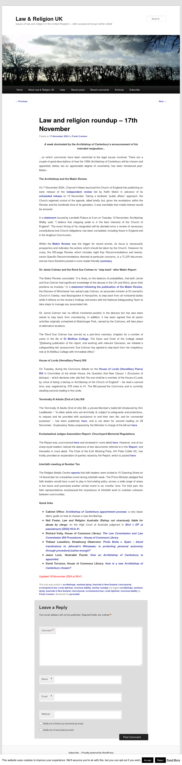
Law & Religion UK (39, 18)
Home (20, 89)
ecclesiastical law (48, 587)
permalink (74, 594)
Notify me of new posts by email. (58, 729)
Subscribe (134, 89)
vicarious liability (82, 587)
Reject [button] (160, 760)
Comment (48, 630)
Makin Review (61, 244)
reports (75, 473)
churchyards (124, 584)
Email (47, 696)
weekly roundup (100, 587)
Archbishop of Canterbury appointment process (96, 512)
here (84, 421)
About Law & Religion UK (41, 89)
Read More (173, 760)
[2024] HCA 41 (70, 529)
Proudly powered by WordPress (98, 752)
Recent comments (99, 89)
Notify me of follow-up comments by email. (63, 723)
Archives (119, 89)
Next (162, 101)
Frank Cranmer (79, 136)
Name (47, 679)
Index (62, 89)
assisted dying (84, 584)
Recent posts (78, 89)
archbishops (69, 584)
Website (46, 714)
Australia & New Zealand (104, 584)
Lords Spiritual (65, 587)
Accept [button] (147, 760)
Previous (21, 101)
